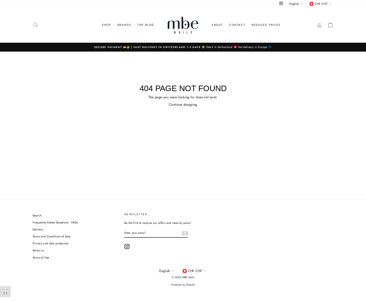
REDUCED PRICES (266, 25)
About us (38, 250)
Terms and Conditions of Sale (51, 236)
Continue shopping (183, 104)
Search (37, 215)
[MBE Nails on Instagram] (126, 246)
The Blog (145, 25)
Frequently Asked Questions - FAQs (55, 222)
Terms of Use (41, 257)
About (217, 25)
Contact (237, 25)
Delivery (38, 229)
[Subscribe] (185, 233)
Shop (106, 25)
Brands (124, 25)
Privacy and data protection (51, 243)
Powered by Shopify (183, 285)
